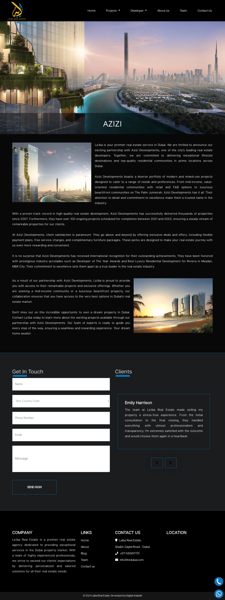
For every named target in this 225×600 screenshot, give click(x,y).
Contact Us (205, 10)
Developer (137, 10)
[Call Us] (218, 581)
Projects (111, 10)
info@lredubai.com (131, 560)
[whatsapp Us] (218, 594)
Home (91, 10)
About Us (163, 10)
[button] (157, 463)
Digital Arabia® (134, 596)
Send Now (34, 487)
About (85, 547)
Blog (84, 553)
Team (183, 10)
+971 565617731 (129, 553)
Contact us (88, 566)
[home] (41, 11)
